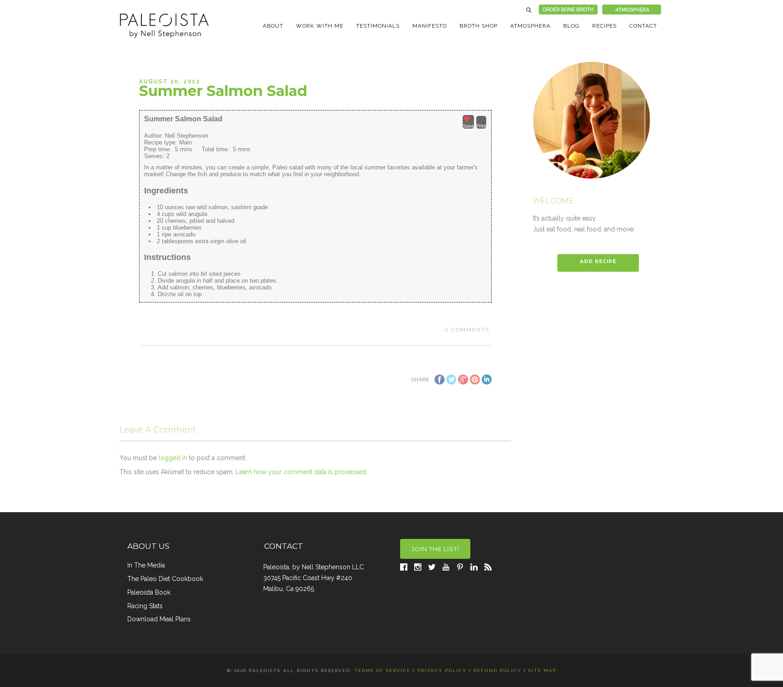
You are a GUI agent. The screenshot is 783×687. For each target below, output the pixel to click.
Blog (571, 26)
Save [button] (468, 126)
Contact (643, 26)
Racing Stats (145, 606)
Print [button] (481, 126)
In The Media (146, 565)
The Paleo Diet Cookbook (165, 578)
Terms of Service (382, 670)
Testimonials (378, 26)
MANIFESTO (429, 26)
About (273, 26)
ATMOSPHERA (530, 26)
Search (528, 10)
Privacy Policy (442, 670)
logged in (173, 457)
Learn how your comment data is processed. (301, 472)
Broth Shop (478, 26)
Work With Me (319, 26)
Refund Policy (498, 670)
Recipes (604, 26)
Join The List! (435, 548)
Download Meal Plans (159, 619)
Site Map (542, 670)
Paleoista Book (148, 592)
